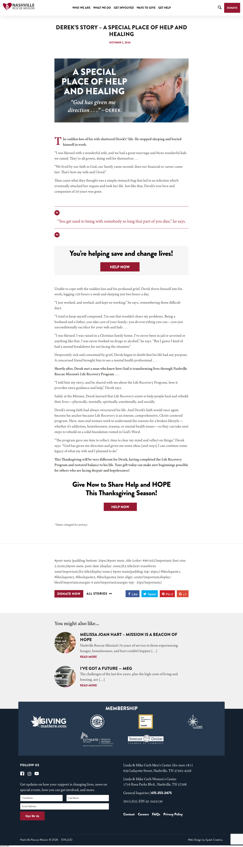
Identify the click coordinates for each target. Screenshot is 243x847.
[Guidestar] (146, 721)
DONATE (232, 7)
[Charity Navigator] (194, 721)
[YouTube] (37, 773)
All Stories (96, 593)
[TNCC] (146, 739)
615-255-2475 (161, 792)
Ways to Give (146, 8)
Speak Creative (213, 840)
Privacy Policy (173, 814)
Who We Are (81, 8)
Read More (88, 657)
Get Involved (124, 8)
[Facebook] (22, 773)
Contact (129, 814)
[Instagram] (29, 773)
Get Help (164, 8)
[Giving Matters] (49, 721)
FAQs (156, 814)
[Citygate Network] (97, 739)
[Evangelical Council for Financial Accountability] (97, 721)
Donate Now (68, 593)
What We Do (102, 8)
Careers (143, 814)
